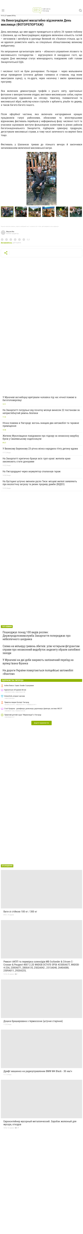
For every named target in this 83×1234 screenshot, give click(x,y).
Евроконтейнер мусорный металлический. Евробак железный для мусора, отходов (39, 1123)
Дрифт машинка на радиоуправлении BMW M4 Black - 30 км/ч (37, 1071)
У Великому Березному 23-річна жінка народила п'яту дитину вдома (40, 448)
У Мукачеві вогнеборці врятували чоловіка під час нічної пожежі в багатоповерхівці (39, 399)
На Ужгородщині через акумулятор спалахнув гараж (32, 471)
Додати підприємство (41, 723)
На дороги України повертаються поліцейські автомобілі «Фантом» (38, 672)
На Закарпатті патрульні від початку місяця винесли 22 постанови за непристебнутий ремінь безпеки (41, 412)
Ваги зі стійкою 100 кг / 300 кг (20, 911)
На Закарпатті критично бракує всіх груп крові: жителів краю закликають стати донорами (36, 460)
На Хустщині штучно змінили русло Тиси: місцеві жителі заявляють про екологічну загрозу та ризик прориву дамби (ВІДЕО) (40, 483)
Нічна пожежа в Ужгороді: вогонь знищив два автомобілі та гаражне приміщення (41, 424)
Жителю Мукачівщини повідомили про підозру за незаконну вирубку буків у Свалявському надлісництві (41, 437)
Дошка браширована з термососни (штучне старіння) (33, 1021)
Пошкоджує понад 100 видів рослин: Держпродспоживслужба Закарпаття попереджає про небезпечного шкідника (37, 635)
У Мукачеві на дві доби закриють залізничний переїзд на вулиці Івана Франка (38, 661)
